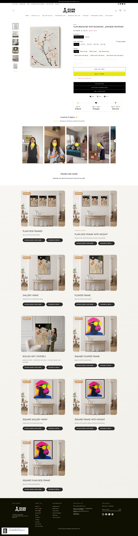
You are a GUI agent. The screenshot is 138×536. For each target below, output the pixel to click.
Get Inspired (38, 513)
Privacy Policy (56, 510)
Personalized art (74, 15)
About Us (37, 506)
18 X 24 (89, 44)
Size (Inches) (99, 41)
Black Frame (83, 51)
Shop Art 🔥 (35, 15)
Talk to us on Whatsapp (78, 508)
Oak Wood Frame (104, 51)
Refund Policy (56, 508)
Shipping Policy (56, 506)
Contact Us (37, 517)
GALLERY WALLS (47, 15)
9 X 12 (76, 44)
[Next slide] (115, 140)
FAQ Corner (55, 515)
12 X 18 (82, 44)
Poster (76, 51)
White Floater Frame (94, 59)
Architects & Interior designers (38, 4)
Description (99, 83)
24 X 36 (103, 44)
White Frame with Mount (97, 55)
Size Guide (109, 15)
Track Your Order (50, 4)
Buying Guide (22, 4)
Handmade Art (60, 15)
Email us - (75, 511)
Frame (75, 48)
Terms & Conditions (57, 513)
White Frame (93, 51)
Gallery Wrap (78, 63)
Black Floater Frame (80, 59)
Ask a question (99, 91)
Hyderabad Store (97, 15)
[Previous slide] (22, 140)
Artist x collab (38, 508)
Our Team (37, 521)
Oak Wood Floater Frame (109, 59)
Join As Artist (15, 4)
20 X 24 (96, 44)
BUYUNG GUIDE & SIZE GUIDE (33, 240)
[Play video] (32, 145)
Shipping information (100, 87)
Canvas (87, 37)
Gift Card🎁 (38, 510)
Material (76, 34)
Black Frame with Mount (81, 55)
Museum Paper (79, 37)
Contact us (57, 4)
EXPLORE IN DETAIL (53, 240)
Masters (85, 15)
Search (36, 515)
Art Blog (37, 519)
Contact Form (76, 513)
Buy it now (99, 74)
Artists (28, 4)
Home (27, 15)
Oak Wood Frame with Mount (115, 55)
